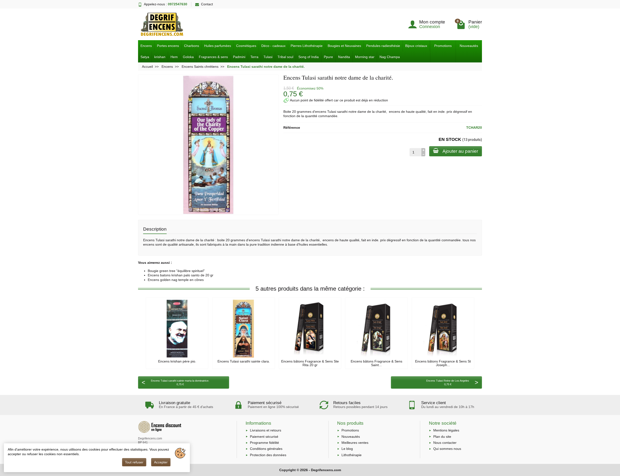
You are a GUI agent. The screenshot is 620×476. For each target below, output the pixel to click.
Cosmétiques (246, 46)
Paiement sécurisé (264, 436)
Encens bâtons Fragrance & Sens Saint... (376, 363)
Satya (144, 57)
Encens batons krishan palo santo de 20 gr (180, 275)
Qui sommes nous (447, 449)
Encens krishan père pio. (177, 361)
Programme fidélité (264, 443)
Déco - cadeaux (273, 46)
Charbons (191, 46)
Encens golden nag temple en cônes (176, 280)
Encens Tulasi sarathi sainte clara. (243, 361)
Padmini (239, 57)
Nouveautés (469, 46)
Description (155, 229)
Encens (146, 46)
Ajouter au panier (460, 151)
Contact (207, 4)
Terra (254, 57)
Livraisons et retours (265, 430)
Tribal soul (285, 57)
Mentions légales (446, 430)
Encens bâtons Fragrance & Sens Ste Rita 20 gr (310, 363)
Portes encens (168, 46)
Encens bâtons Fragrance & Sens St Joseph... (443, 363)
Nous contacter (445, 443)
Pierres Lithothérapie (307, 46)
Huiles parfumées (217, 46)
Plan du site (442, 436)
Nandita (344, 57)
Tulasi (268, 57)
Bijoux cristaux (416, 46)
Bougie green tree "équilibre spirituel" (176, 271)
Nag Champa (390, 57)
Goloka (188, 57)
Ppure (328, 57)
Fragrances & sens (213, 57)
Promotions (443, 46)
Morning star (364, 57)
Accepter (161, 462)
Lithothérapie (351, 455)
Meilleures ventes (354, 443)
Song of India (308, 57)
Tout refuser (134, 462)
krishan (159, 57)
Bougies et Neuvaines (344, 46)
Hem (174, 57)
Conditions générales (266, 449)
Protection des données (268, 455)
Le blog (347, 449)
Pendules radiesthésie (383, 46)
